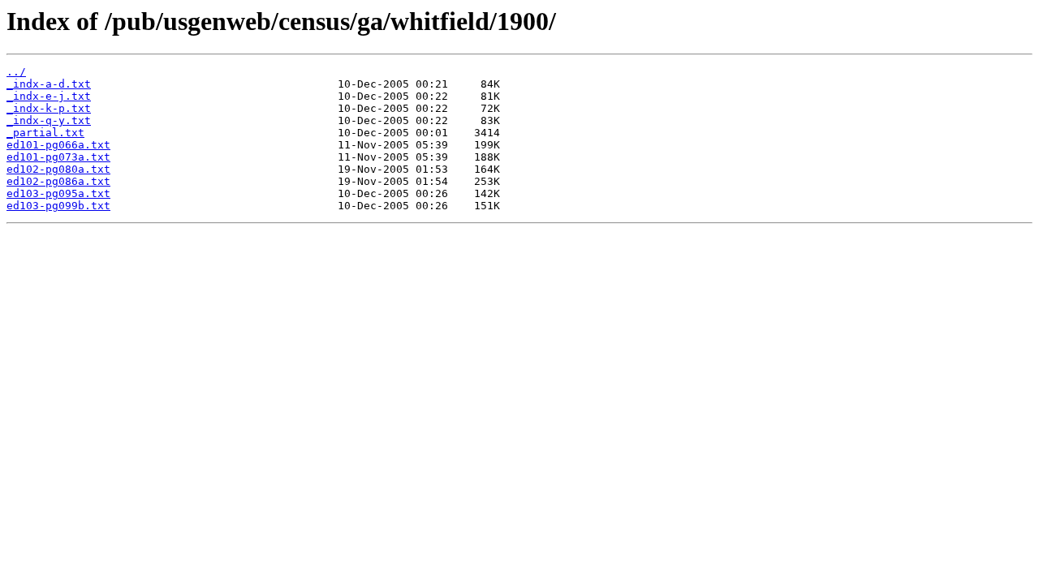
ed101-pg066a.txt (58, 145)
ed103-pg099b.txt (58, 206)
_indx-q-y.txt (48, 120)
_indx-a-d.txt (48, 84)
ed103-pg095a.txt (58, 193)
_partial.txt (45, 133)
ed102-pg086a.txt (58, 181)
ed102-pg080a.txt (58, 169)
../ (16, 72)
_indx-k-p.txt (48, 108)
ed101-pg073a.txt (58, 157)
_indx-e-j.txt (48, 96)
